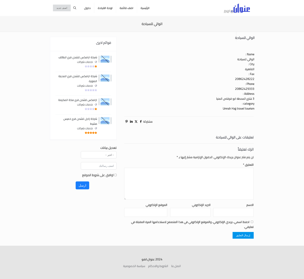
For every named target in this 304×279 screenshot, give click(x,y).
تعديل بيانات (108, 147)
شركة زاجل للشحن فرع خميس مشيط (80, 121)
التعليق (248, 164)
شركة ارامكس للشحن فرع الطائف (77, 57)
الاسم (250, 204)
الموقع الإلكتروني (156, 204)
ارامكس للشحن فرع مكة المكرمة (77, 100)
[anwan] (237, 8)
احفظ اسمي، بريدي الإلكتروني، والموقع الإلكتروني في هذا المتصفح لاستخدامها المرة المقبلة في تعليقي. (192, 224)
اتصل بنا (176, 266)
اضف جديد (61, 8)
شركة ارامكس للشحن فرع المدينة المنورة (77, 78)
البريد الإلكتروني (201, 204)
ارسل (82, 185)
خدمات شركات (85, 62)
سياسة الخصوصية (134, 266)
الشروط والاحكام (158, 266)
